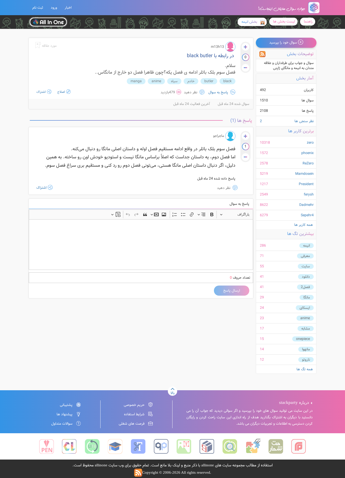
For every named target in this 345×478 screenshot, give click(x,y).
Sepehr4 (307, 215)
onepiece (303, 338)
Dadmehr (306, 205)
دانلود (306, 276)
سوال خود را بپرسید (283, 42)
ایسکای (305, 307)
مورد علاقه (49, 46)
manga (136, 81)
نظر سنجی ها (287, 121)
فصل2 (305, 287)
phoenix (307, 153)
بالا (172, 393)
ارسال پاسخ (231, 290)
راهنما (308, 21)
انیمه (306, 245)
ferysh (309, 194)
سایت (306, 266)
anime (305, 318)
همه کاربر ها (303, 225)
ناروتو (306, 359)
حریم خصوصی (134, 404)
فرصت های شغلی (131, 423)
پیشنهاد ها (64, 414)
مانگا (306, 297)
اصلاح (61, 92)
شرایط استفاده (134, 414)
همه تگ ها (305, 369)
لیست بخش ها (284, 21)
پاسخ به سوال (218, 92)
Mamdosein (304, 174)
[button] (38, 7)
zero (310, 142)
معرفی (305, 255)
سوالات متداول (61, 423)
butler (208, 81)
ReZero (308, 163)
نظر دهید (191, 92)
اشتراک (41, 92)
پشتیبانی (66, 404)
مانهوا (306, 349)
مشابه (305, 328)
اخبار (68, 7)
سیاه (174, 81)
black (227, 81)
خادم (190, 81)
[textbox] (141, 244)
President (306, 184)
